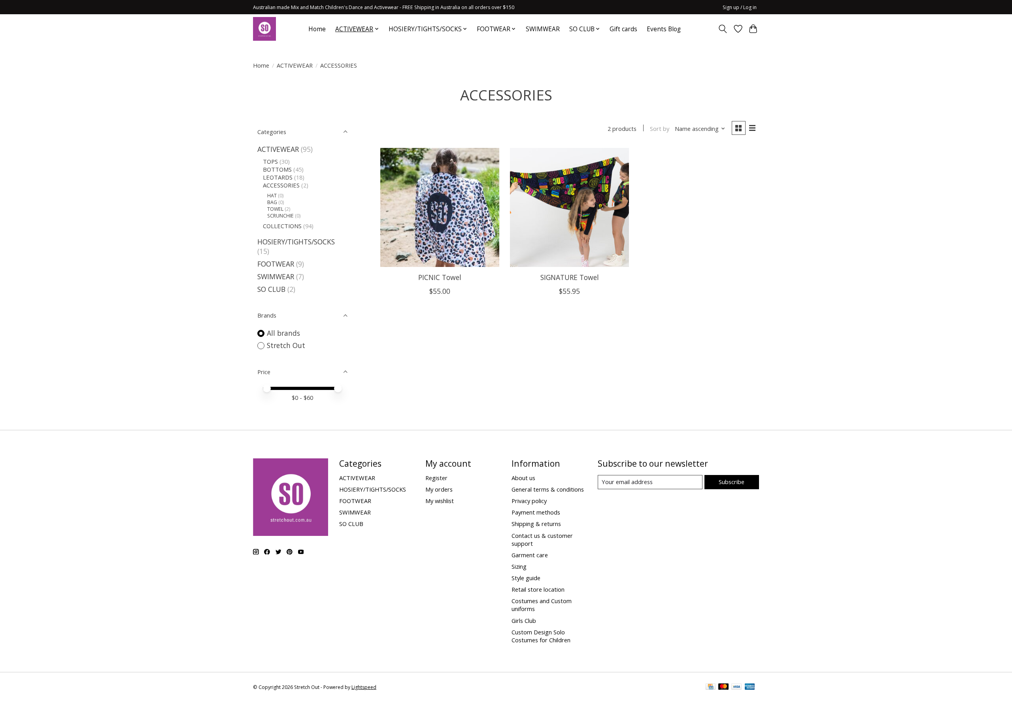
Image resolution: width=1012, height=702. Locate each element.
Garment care (530, 555)
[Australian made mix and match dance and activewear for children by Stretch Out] (264, 29)
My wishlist (439, 501)
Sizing (519, 566)
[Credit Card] (711, 687)
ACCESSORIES (281, 185)
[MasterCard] (723, 687)
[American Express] (750, 687)
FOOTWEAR (275, 264)
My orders (439, 489)
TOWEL (275, 209)
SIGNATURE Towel (569, 277)
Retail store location (538, 589)
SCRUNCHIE (280, 215)
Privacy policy (529, 501)
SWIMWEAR (543, 29)
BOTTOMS (277, 169)
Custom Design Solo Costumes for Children (541, 636)
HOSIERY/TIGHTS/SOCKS (296, 241)
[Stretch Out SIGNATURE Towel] (569, 207)
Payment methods (536, 512)
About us (523, 478)
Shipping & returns (536, 524)
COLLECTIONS (282, 226)
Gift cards (623, 29)
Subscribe (731, 482)
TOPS (270, 161)
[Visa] (736, 687)
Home (317, 29)
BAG (272, 202)
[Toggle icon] (723, 29)
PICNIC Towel (439, 277)
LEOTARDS (278, 177)
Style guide (526, 578)
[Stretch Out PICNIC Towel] (439, 207)
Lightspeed (363, 687)
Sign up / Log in (740, 7)
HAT (272, 195)
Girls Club (524, 620)
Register (436, 478)
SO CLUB (271, 289)
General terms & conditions (548, 489)
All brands (283, 333)
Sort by (659, 128)
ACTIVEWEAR (295, 65)
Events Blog (664, 29)
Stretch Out (286, 345)
